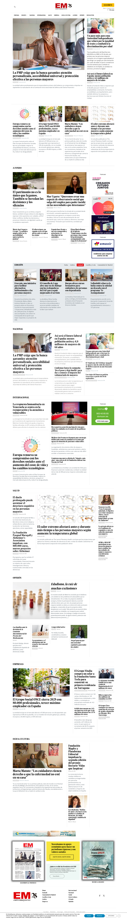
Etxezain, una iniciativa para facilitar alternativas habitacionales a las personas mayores (25, 288)
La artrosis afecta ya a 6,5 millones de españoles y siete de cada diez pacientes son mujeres (105, 530)
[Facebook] (99, 895)
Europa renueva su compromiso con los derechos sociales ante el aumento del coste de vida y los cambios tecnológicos (24, 130)
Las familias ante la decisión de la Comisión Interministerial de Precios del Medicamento (20, 632)
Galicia (72, 265)
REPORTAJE (15, 208)
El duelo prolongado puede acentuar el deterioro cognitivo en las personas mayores (23, 504)
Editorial (59, 591)
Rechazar (99, 916)
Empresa (41, 135)
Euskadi (80, 265)
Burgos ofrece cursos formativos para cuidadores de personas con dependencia (76, 287)
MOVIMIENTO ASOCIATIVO (19, 374)
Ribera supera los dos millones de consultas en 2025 (105, 697)
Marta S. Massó (57, 207)
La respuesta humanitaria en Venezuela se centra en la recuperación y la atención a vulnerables (29, 408)
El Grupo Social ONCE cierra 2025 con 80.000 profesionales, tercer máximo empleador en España (49, 129)
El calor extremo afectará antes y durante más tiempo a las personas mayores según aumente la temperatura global (102, 129)
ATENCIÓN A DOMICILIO (104, 717)
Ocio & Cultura (68, 135)
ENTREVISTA (49, 207)
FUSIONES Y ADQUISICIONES (81, 690)
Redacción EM (22, 82)
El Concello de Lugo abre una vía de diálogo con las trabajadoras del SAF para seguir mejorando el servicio (50, 288)
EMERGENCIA (16, 415)
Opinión (15, 640)
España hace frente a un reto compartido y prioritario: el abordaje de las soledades (59, 233)
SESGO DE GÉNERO (103, 558)
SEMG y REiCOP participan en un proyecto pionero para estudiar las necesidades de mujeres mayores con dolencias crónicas (104, 549)
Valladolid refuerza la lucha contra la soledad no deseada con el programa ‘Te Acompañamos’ (101, 288)
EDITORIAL (53, 591)
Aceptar (89, 916)
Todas (66, 265)
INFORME (54, 443)
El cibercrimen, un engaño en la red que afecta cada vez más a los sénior (40, 232)
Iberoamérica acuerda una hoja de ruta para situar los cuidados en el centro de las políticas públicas (68, 429)
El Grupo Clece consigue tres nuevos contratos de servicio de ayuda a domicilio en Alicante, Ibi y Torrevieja (106, 710)
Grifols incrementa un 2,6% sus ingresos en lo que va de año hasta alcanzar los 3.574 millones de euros (84, 711)
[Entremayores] (63, 6)
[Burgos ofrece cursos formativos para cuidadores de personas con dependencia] (76, 275)
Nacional (15, 82)
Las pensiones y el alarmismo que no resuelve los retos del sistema (40, 643)
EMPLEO (88, 370)
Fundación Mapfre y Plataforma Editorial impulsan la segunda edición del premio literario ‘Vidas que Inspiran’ (77, 757)
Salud (92, 135)
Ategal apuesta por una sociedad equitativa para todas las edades (78, 643)
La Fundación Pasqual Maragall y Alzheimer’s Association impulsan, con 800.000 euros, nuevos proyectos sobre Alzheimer (22, 542)
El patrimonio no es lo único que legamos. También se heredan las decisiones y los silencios (28, 198)
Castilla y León (91, 265)
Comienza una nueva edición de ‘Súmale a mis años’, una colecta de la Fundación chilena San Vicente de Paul (68, 460)
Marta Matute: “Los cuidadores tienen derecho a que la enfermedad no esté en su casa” (76, 129)
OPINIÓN (53, 629)
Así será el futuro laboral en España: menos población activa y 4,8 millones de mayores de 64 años (100, 76)
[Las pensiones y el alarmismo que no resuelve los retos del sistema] (40, 631)
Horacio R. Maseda (78, 135)
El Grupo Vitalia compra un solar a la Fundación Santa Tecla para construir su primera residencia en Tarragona (85, 679)
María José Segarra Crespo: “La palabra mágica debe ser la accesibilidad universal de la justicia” (20, 234)
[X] (103, 895)
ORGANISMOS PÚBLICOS (91, 380)
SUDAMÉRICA (54, 464)
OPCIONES (111, 916)
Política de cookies (28, 916)
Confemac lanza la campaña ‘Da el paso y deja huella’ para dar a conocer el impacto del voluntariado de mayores (68, 371)
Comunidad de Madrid (105, 265)
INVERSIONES (102, 690)
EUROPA (15, 471)
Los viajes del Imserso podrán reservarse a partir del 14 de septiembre (97, 376)
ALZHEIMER (15, 553)
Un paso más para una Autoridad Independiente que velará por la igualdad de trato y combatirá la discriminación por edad (100, 41)
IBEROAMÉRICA (55, 433)
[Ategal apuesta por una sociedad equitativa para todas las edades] (79, 631)
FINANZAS (77, 716)
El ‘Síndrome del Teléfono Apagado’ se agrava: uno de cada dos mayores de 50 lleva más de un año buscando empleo (99, 366)
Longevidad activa (58, 627)
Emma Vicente (23, 208)
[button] (15, 7)
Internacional (16, 138)
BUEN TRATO (89, 359)
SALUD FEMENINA (103, 536)
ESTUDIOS (57, 349)
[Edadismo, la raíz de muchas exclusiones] (31, 600)
